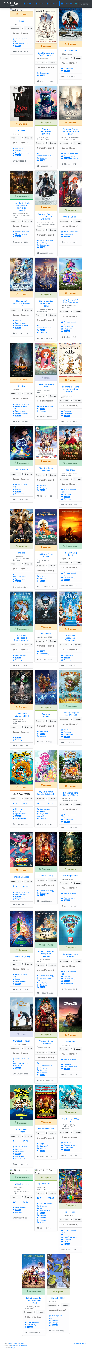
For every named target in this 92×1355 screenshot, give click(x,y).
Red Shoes (70, 470)
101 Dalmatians (70, 50)
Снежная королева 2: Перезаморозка (21, 637)
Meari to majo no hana (46, 385)
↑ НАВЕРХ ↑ (80, 1343)
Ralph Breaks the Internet (70, 955)
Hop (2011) (70, 1212)
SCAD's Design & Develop (16, 1343)
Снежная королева (46, 715)
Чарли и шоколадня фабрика (46, 131)
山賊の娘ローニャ (21, 1184)
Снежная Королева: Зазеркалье (70, 637)
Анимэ (29, 3)
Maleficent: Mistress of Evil (22, 714)
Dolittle (21, 553)
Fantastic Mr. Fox (46, 1128)
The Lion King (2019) (70, 554)
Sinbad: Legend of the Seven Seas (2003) (34, 1300)
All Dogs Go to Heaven (46, 555)
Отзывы (28, 28)
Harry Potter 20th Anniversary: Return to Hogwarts (22, 206)
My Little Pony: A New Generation (70, 301)
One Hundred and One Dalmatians (46, 54)
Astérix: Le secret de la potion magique (46, 953)
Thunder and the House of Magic (70, 794)
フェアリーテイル (46, 1184)
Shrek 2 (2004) (58, 1298)
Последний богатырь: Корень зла (21, 303)
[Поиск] (76, 4)
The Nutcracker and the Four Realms (46, 303)
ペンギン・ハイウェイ (70, 1120)
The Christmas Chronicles (46, 1042)
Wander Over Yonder (22, 1130)
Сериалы (53, 3)
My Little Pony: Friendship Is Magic (46, 793)
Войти (85, 4)
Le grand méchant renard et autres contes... (70, 389)
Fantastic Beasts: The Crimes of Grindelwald (46, 216)
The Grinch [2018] (21, 956)
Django (13, 1347)
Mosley (21, 386)
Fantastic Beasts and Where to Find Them (70, 131)
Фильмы (67, 3)
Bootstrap (14, 1345)
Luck (21, 21)
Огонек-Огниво (70, 217)
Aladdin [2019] (46, 875)
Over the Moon (21, 469)
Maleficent (46, 633)
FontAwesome (23, 1345)
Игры (40, 3)
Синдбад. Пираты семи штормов (70, 713)
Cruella (21, 130)
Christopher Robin (21, 1041)
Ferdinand (70, 1041)
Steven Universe (21, 877)
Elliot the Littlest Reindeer (46, 469)
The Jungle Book (70, 875)
